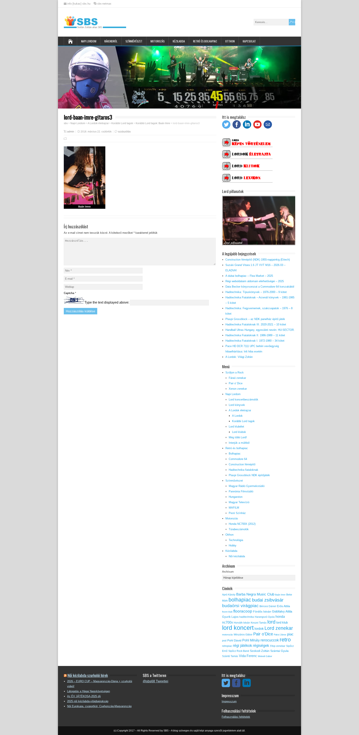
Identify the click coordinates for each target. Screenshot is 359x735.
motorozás (227, 634)
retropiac (227, 646)
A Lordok (237, 415)
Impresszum (229, 701)
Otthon (230, 41)
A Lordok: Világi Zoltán (239, 356)
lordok (259, 628)
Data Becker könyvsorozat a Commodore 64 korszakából (259, 286)
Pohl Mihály (251, 640)
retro (285, 639)
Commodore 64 (238, 459)
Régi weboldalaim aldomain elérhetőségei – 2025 (254, 281)
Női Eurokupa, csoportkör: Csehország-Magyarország (99, 706)
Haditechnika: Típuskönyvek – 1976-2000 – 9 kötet (256, 292)
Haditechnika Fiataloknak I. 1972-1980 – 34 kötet (254, 340)
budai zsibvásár (267, 600)
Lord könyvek (237, 404)
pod (224, 640)
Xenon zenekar (238, 388)
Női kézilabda (237, 556)
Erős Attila (283, 606)
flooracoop (242, 611)
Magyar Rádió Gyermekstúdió (246, 486)
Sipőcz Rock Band (238, 651)
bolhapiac (240, 600)
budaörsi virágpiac (240, 605)
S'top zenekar (277, 646)
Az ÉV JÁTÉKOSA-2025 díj (84, 696)
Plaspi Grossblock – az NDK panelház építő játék (255, 319)
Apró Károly (228, 594)
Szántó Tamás (230, 656)
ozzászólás (124, 131)
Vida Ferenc (248, 656)
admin (70, 131)
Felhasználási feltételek (236, 716)
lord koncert (238, 627)
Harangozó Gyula (265, 616)
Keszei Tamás (259, 622)
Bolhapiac (235, 453)
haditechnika (246, 616)
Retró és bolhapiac (205, 41)
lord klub (282, 622)
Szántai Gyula (279, 650)
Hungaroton (235, 496)
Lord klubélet (236, 426)
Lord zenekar (278, 628)
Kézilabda (179, 41)
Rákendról (110, 41)
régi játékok (242, 646)
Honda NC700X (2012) (242, 523)
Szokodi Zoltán (259, 650)
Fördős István (262, 611)
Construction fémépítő (242, 464)
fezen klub (227, 611)
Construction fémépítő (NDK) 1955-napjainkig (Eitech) (257, 259)
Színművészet (133, 41)
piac (290, 634)
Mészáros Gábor (243, 634)
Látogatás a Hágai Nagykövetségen (88, 691)
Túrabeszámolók (239, 529)
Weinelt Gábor (265, 656)
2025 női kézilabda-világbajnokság (87, 701)
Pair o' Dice (235, 383)
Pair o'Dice (263, 634)
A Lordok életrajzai (240, 410)
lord (271, 622)
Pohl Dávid (234, 640)
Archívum (228, 571)
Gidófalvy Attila (282, 611)
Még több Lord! (238, 437)
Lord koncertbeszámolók (243, 399)
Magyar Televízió (239, 502)
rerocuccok (270, 640)
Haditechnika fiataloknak (243, 469)
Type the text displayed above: (107, 302)
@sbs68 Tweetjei (155, 681)
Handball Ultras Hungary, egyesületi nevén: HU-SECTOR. (260, 329)
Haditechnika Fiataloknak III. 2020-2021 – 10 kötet (255, 324)
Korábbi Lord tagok (243, 421)
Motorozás (157, 41)
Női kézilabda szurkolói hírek (88, 675)
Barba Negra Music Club (255, 594)
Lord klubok (239, 432)
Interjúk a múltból (239, 442)
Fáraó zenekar (237, 377)
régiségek (261, 646)
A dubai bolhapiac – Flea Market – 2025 (249, 275)
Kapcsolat (249, 41)
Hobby (232, 545)
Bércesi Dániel (267, 606)
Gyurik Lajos (230, 616)
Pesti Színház (237, 513)
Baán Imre (280, 594)
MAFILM (234, 507)
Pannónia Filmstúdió (241, 491)
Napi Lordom (88, 41)
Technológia (236, 540)
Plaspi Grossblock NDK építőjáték (249, 475)
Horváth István (242, 622)
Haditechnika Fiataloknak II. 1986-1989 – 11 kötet (255, 335)
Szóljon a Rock (234, 372)
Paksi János (280, 634)
